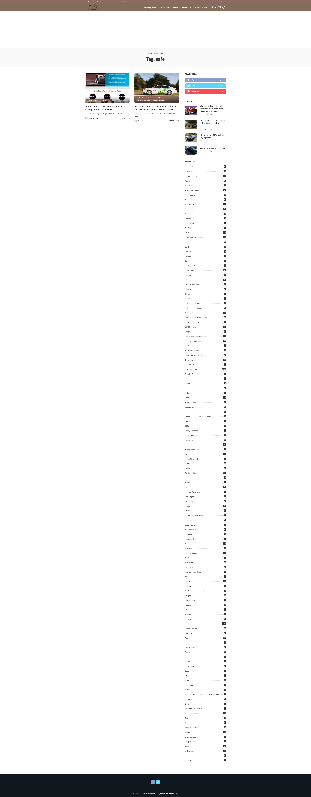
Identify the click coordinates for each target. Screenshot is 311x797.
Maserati (188, 534)
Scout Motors (190, 685)
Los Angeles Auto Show (194, 515)
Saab (187, 671)
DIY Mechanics (191, 327)
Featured (188, 379)
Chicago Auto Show (192, 285)
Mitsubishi (189, 563)
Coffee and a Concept (193, 303)
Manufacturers (190, 530)
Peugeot (188, 596)
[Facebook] (221, 2)
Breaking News (191, 237)
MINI (187, 558)
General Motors (143, 100)
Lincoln (187, 511)
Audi (186, 200)
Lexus (187, 506)
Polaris (187, 610)
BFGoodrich (189, 223)
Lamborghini (190, 497)
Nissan (187, 581)
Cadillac (188, 252)
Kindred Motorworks (192, 492)
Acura (187, 181)
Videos (187, 746)
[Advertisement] (155, 29)
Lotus (187, 520)
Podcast (188, 605)
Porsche (188, 619)
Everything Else (191, 369)
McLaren (188, 548)
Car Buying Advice (192, 266)
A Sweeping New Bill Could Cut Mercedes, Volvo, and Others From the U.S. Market (212, 109)
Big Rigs (188, 228)
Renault (188, 652)
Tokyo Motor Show (192, 727)
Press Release (93, 100)
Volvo (187, 756)
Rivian (187, 662)
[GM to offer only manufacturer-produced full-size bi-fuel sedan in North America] (156, 88)
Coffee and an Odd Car (194, 308)
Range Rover (190, 647)
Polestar (188, 614)
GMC (187, 426)
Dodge (187, 332)
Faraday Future (191, 374)
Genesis (188, 412)
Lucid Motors (190, 525)
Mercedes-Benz (191, 553)
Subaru (188, 713)
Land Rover (189, 501)
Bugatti (187, 242)
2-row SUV (189, 167)
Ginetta (188, 421)
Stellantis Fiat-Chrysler (193, 709)
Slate (187, 704)
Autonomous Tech (192, 214)
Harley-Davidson (191, 431)
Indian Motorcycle (192, 459)
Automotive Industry (192, 209)
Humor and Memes (192, 449)
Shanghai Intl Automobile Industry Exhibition (202, 694)
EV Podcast (189, 365)
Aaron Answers (191, 176)
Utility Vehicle (190, 742)
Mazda (187, 544)
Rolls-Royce (189, 666)
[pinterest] (205, 91)
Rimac (187, 657)
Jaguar (187, 468)
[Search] (224, 7)
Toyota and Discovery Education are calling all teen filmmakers (104, 107)
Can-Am (188, 256)
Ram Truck (189, 643)
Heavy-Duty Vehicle (192, 435)
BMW (187, 233)
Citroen (188, 294)
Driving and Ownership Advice (196, 336)
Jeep (187, 478)
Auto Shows (189, 205)
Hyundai (188, 454)
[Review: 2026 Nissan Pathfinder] (191, 150)
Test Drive (189, 723)
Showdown (189, 699)
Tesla (187, 718)
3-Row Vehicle (190, 171)
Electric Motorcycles (192, 350)
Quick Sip (188, 633)
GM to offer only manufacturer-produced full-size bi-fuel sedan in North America (155, 107)
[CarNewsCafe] (92, 7)
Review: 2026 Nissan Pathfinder (212, 148)
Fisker (187, 393)
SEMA (187, 690)
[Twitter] (224, 2)
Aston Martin (190, 195)
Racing (187, 638)
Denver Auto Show (192, 322)
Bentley (188, 219)
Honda (187, 445)
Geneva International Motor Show (198, 416)
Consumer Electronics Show (196, 318)
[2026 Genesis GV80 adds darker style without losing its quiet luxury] (191, 124)
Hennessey (189, 440)
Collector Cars (190, 313)
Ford (187, 398)
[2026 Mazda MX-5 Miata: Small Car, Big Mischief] (191, 137)
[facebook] (205, 80)
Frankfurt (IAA (190, 402)
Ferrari (187, 384)
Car (186, 261)
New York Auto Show (193, 572)
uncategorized (190, 737)
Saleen (187, 676)
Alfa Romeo (189, 186)
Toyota (105, 100)
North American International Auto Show (200, 591)
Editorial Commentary (193, 341)
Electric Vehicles (191, 360)
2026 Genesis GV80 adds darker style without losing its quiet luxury (212, 123)
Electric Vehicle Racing (193, 355)
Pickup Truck (190, 600)
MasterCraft (189, 539)
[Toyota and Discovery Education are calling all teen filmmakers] (107, 88)
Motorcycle (189, 567)
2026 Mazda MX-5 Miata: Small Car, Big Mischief (212, 136)
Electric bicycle (190, 346)
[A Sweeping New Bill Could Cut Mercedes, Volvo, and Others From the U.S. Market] (191, 110)
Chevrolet (160, 97)
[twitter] (205, 85)
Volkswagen (189, 751)
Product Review (191, 629)
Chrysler (188, 289)
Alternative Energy (144, 97)
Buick (187, 247)
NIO (186, 577)
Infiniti (187, 464)
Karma (187, 483)
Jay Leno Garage (191, 473)
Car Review (189, 270)
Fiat (186, 388)
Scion (187, 680)
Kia (186, 487)
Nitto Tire (188, 586)
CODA (187, 299)
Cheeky (188, 275)
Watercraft (189, 761)
